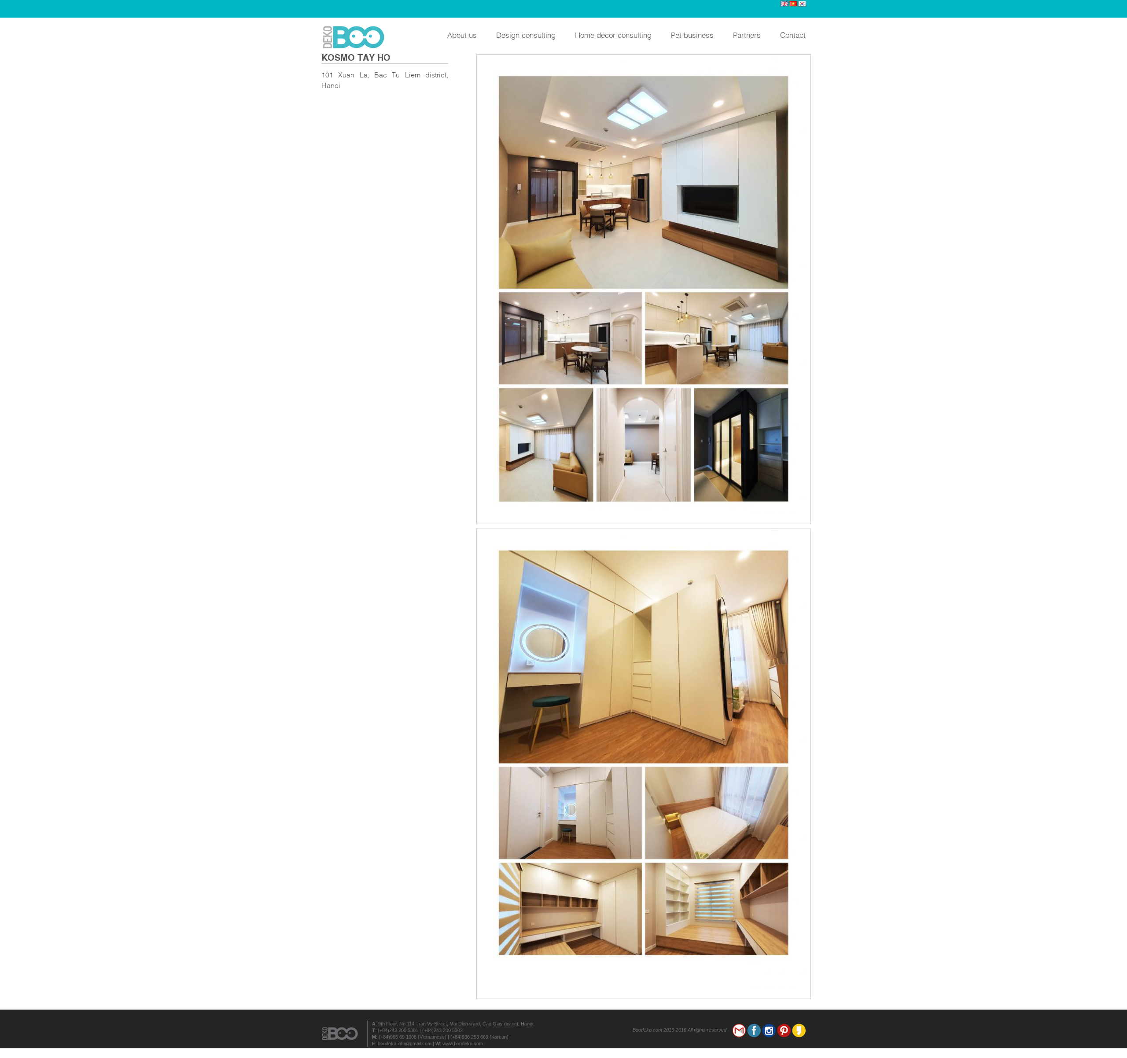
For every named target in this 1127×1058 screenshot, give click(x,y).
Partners (747, 34)
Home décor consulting (613, 34)
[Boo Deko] (356, 37)
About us (462, 34)
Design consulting (526, 34)
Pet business (692, 34)
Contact (793, 34)
